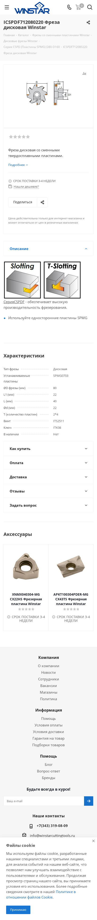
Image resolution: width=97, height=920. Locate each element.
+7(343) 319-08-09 (52, 825)
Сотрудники (48, 679)
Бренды (48, 777)
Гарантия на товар (48, 738)
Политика (48, 698)
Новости (48, 672)
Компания (48, 657)
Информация (48, 710)
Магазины (48, 692)
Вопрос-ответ (48, 771)
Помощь (48, 718)
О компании (48, 665)
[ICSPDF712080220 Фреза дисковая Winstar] (48, 94)
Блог (49, 764)
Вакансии (48, 685)
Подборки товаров (48, 744)
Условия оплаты (49, 725)
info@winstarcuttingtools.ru (52, 835)
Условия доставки (48, 731)
